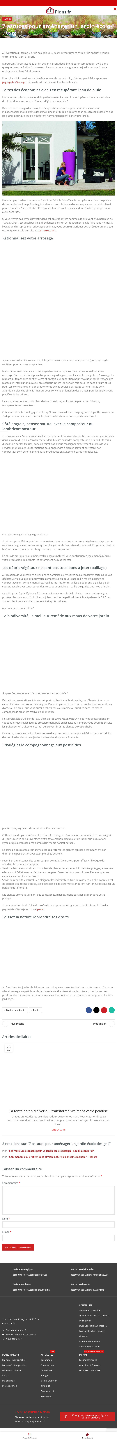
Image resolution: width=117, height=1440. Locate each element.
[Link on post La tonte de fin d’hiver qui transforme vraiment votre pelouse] (58, 1073)
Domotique (46, 1370)
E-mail (6, 1232)
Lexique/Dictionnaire (89, 1370)
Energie (44, 1375)
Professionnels (9, 1385)
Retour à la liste (58, 1024)
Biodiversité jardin (15, 1010)
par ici (40, 909)
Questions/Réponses (89, 1365)
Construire (85, 1305)
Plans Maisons (11, 1354)
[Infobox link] (29, 1416)
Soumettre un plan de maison (21, 1334)
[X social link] (96, 1010)
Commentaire (11, 1183)
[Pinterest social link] (104, 1010)
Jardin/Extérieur (49, 1380)
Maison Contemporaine (14, 1365)
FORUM (91, 1354)
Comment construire (89, 1310)
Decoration (46, 1359)
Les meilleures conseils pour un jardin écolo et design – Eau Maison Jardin (51, 1150)
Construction (47, 1365)
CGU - (44, 1429)
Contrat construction (89, 1346)
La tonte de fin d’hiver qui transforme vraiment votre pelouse (58, 1111)
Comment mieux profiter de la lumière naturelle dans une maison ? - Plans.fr (53, 1157)
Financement (47, 1391)
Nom (6, 1218)
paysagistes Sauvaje (13, 82)
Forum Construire (88, 1359)
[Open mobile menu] (3, 10)
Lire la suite (58, 1129)
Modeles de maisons (89, 1341)
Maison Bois (8, 1380)
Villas (5, 1375)
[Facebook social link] (89, 1010)
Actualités (47, 1354)
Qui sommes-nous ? (16, 1330)
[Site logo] (58, 10)
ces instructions (46, 230)
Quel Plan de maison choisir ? (94, 1315)
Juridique (45, 1385)
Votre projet (85, 1320)
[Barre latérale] (4, 436)
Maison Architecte (11, 1370)
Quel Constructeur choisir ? (93, 1325)
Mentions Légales (58, 1429)
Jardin (7, 19)
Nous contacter (13, 1338)
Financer (83, 1336)
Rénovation (46, 1396)
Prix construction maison (91, 1331)
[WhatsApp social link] (112, 1010)
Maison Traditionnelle (13, 1359)
